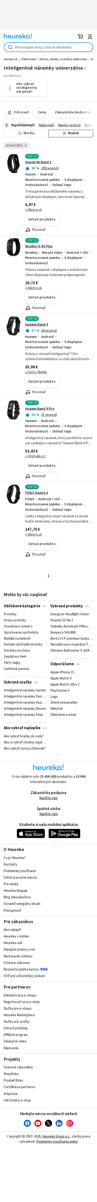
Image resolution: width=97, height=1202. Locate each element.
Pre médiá (11, 884)
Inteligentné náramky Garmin (25, 690)
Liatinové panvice (16, 669)
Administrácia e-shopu (20, 995)
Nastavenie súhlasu (18, 956)
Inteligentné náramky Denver (25, 696)
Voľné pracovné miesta (20, 877)
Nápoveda (11, 1048)
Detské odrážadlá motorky (23, 644)
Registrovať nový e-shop (22, 1002)
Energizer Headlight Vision (69, 614)
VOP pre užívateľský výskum (24, 976)
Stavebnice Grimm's (18, 626)
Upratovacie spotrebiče (21, 632)
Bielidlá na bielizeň (17, 638)
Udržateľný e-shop (17, 1100)
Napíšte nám (48, 798)
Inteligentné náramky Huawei (25, 702)
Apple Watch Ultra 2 (64, 684)
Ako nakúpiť (12, 929)
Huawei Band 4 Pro (39, 408)
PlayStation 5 (60, 690)
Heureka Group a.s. (56, 1136)
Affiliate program (16, 1034)
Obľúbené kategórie (22, 606)
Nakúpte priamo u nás (19, 949)
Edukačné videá (15, 1041)
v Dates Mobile (36, 372)
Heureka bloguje (16, 890)
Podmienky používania (20, 871)
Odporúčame (62, 664)
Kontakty (10, 864)
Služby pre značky (17, 1021)
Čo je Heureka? (14, 857)
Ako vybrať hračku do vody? (24, 736)
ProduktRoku (13, 1080)
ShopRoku (11, 1073)
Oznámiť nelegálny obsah (22, 903)
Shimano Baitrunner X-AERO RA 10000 (71, 651)
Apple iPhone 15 (62, 672)
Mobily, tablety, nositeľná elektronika (63, 59)
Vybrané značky (18, 682)
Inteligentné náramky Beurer (25, 708)
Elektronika (28, 59)
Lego (54, 696)
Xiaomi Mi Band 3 (38, 162)
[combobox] (48, 47)
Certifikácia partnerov (19, 1087)
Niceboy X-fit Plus (39, 246)
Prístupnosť (12, 910)
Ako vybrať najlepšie (22, 728)
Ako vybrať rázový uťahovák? (25, 748)
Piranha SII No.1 (61, 620)
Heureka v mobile (16, 936)
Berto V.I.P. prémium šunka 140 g (71, 638)
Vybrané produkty (66, 606)
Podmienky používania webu (57, 1141)
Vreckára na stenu (17, 651)
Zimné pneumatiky (63, 702)
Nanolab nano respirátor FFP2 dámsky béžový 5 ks (71, 644)
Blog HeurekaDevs (17, 897)
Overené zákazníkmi (18, 1067)
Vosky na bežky (15, 620)
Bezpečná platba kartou (21, 969)
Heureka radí (13, 943)
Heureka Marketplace (19, 1015)
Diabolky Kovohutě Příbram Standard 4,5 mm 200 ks (71, 626)
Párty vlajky (12, 663)
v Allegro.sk (33, 209)
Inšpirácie (11, 1093)
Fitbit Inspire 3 (36, 492)
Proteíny (10, 614)
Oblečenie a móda (63, 715)
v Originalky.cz (35, 456)
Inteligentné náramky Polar (23, 715)
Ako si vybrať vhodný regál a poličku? (25, 742)
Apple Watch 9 (60, 678)
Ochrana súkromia (17, 962)
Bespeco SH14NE (63, 632)
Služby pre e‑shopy (18, 1008)
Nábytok (56, 708)
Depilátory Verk (15, 656)
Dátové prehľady (16, 1028)
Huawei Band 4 (36, 324)
